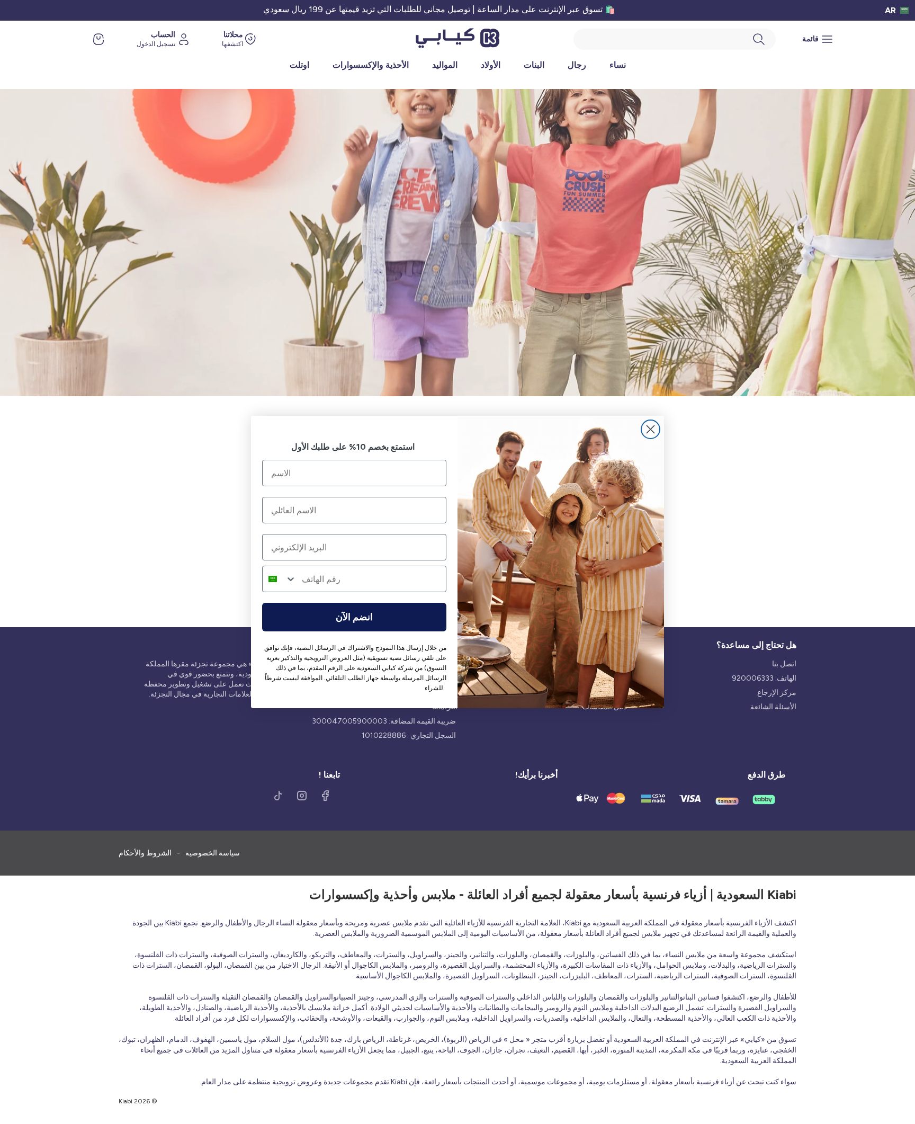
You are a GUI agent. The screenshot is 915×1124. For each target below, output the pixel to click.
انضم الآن (354, 617)
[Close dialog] (650, 429)
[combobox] (280, 579)
